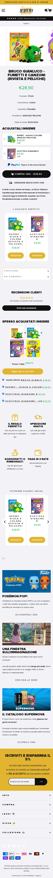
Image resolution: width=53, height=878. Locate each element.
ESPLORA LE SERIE (26, 680)
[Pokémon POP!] (26, 581)
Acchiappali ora (26, 615)
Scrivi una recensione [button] (26, 308)
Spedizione (11, 271)
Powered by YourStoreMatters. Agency (26, 876)
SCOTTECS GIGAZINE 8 (37, 236)
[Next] (48, 521)
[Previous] (5, 521)
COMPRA (8, 805)
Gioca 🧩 (9, 823)
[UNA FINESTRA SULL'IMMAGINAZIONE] (26, 634)
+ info (18, 142)
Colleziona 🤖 (13, 832)
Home (26, 23)
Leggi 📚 (8, 814)
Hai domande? (13, 277)
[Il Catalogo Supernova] (26, 699)
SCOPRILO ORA (27, 742)
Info (6, 795)
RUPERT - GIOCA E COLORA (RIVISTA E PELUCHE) (15, 239)
